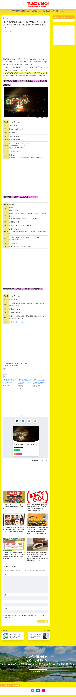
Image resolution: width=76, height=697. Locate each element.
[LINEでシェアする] (35, 421)
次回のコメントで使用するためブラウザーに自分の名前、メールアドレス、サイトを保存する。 (26, 616)
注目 (47, 460)
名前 (5, 595)
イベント (42, 460)
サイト (5, 609)
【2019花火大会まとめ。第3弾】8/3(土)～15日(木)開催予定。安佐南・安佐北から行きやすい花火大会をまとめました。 (24, 382)
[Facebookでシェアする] (23, 421)
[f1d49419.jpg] (26, 101)
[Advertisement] (25, 45)
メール (6, 602)
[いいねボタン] (4, 369)
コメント (6, 574)
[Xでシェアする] (17, 421)
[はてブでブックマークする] (29, 421)
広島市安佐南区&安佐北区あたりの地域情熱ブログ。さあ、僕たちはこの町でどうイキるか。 (38, 11)
